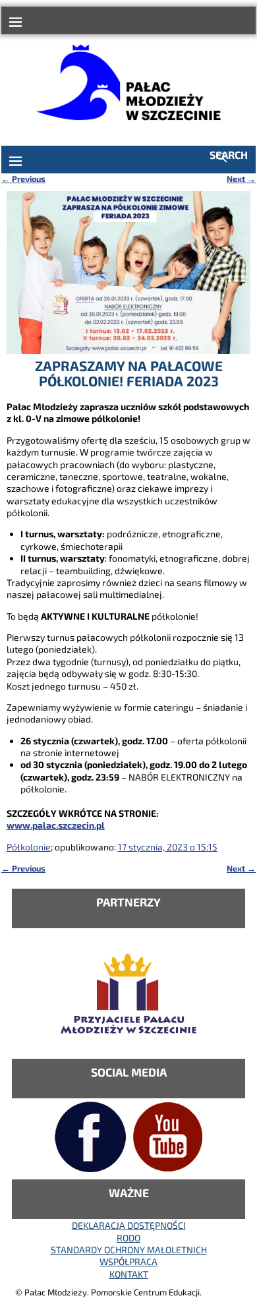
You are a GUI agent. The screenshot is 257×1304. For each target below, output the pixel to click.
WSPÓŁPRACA (128, 1261)
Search (229, 154)
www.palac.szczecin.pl (56, 825)
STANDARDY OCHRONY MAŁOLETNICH (129, 1249)
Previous (23, 178)
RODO (128, 1237)
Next (241, 178)
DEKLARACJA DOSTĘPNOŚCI (129, 1225)
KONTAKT (128, 1274)
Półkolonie (29, 846)
